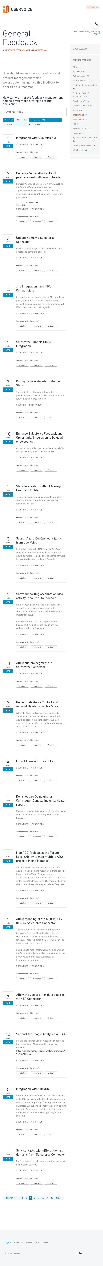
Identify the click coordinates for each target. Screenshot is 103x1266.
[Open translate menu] (96, 24)
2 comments (22, 458)
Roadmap (77, 133)
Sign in (8, 1243)
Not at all (24, 157)
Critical (52, 157)
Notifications (78, 119)
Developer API (79, 101)
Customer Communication (85, 85)
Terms (38, 1243)
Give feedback (80, 49)
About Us (18, 1243)
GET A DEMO (92, 7)
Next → (59, 1198)
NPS (75, 124)
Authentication (79, 76)
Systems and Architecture (85, 138)
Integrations (37, 145)
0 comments (22, 145)
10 (52, 1198)
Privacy (46, 1243)
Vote (8, 146)
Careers (28, 1243)
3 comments (22, 1005)
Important (37, 157)
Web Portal (78, 150)
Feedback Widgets (81, 106)
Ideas (75, 110)
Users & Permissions (82, 146)
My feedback (34, 124)
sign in (97, 34)
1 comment (21, 405)
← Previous (9, 1198)
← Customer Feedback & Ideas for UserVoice (25, 51)
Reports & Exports (81, 129)
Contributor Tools (81, 81)
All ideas (77, 67)
